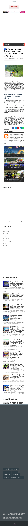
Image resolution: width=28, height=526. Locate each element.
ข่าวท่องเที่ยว (6, 238)
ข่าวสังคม (5, 243)
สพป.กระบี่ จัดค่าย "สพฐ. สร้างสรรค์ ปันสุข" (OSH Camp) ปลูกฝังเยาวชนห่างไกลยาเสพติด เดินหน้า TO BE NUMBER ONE (17, 342)
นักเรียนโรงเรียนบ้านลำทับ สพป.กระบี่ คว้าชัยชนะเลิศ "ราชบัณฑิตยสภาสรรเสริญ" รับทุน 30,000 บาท (17, 366)
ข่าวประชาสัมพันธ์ (7, 241)
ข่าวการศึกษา (6, 231)
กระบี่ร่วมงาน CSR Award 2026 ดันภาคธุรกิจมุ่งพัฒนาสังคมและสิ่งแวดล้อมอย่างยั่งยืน (17, 317)
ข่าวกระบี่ (21, 58)
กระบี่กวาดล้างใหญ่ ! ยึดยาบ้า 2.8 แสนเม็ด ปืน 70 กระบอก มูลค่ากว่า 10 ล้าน (17, 376)
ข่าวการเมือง (5, 233)
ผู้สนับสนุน (20, 477)
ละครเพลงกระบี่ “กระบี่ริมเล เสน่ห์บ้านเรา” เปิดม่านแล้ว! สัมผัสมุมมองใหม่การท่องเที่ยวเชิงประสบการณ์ (17, 307)
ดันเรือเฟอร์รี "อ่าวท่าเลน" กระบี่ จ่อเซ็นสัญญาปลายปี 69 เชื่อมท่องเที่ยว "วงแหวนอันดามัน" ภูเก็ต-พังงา (17, 284)
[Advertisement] (14, 28)
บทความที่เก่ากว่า (21, 221)
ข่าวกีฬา (5, 235)
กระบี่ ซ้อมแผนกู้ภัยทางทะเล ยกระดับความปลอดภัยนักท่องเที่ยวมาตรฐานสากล (17, 295)
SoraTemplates (11, 523)
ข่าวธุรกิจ (5, 240)
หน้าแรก (14, 1)
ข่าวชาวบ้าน (6, 59)
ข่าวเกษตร (5, 245)
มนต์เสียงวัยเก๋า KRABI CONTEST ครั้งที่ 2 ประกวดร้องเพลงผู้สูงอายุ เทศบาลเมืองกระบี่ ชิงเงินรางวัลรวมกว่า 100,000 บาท (17, 354)
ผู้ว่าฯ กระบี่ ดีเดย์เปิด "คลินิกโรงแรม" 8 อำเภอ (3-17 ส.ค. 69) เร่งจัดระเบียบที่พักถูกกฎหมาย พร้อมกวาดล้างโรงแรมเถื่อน (17, 388)
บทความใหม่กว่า (6, 221)
